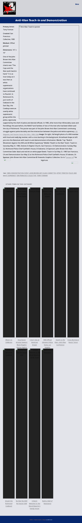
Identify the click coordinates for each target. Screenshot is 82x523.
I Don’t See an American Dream (34, 342)
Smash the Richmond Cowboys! (9, 503)
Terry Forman (42, 175)
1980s (9, 173)
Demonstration (17, 173)
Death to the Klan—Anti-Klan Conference (60, 342)
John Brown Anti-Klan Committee (43, 173)
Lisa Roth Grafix (49, 519)
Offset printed (62, 173)
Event (26, 173)
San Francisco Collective (26, 175)
